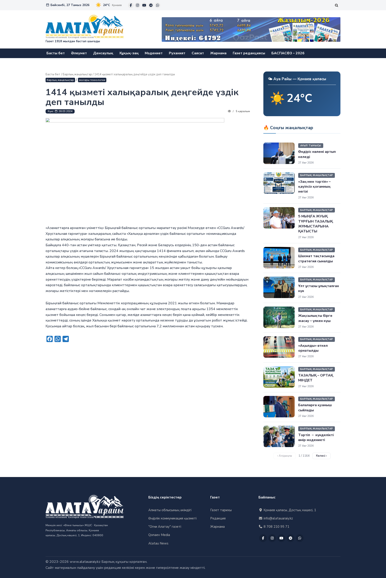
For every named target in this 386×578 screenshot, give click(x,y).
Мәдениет (154, 53)
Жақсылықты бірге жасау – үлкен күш (315, 318)
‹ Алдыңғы (284, 456)
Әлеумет (79, 53)
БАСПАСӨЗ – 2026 (287, 53)
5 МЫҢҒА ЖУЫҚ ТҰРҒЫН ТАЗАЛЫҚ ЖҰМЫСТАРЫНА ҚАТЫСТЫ (315, 224)
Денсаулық (103, 53)
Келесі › (321, 456)
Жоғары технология (92, 80)
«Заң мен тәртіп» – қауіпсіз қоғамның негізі (314, 186)
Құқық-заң (129, 53)
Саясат (198, 53)
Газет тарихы (221, 510)
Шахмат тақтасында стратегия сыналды (316, 258)
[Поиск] (336, 5)
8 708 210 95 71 (276, 526)
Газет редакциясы (249, 53)
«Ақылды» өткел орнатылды (313, 348)
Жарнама (218, 53)
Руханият (177, 53)
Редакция (218, 518)
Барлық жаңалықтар (77, 74)
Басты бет (55, 53)
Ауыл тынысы (310, 145)
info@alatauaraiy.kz (278, 518)
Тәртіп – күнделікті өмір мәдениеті (316, 437)
